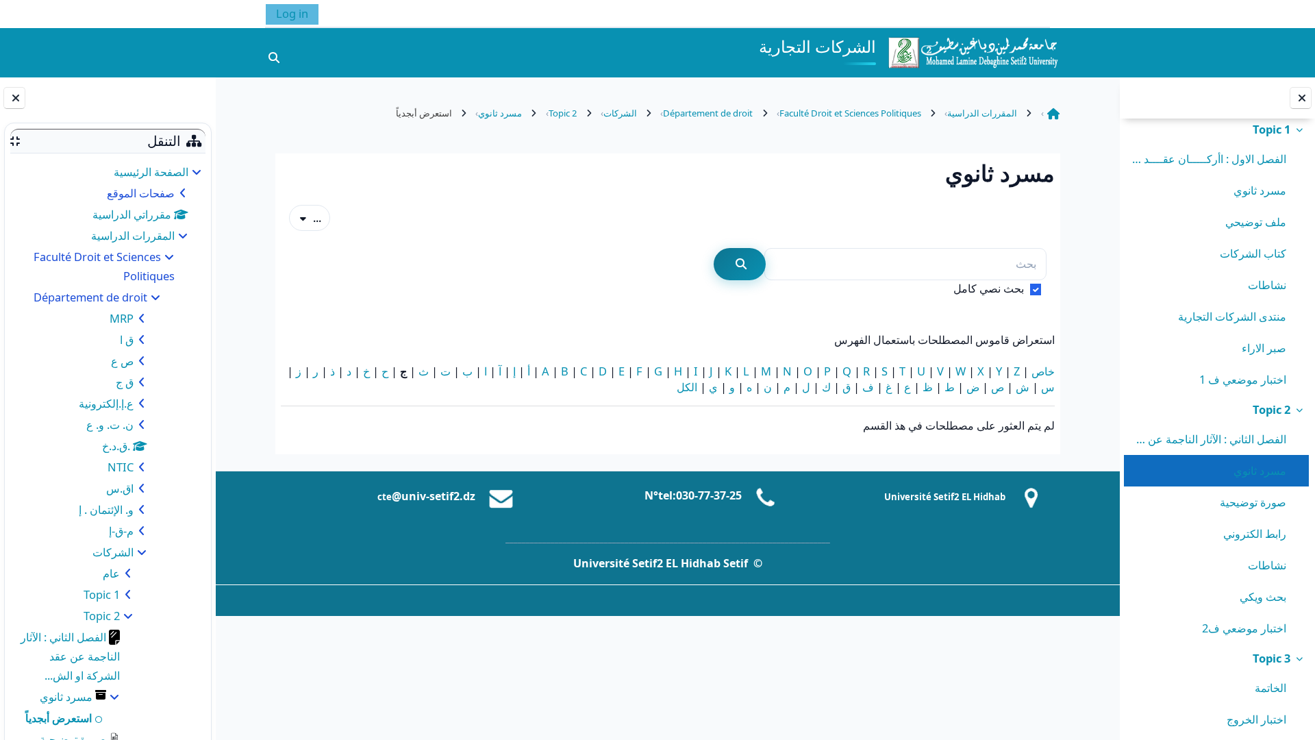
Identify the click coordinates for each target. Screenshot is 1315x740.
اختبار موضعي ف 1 (1242, 379)
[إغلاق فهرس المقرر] (1301, 98)
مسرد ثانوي (1259, 190)
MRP (122, 318)
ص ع (122, 361)
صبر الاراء (1264, 348)
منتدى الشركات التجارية (1232, 316)
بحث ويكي (1263, 596)
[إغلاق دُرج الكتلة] (14, 98)
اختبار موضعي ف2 (1244, 628)
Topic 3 (1271, 658)
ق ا (127, 339)
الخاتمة (1270, 687)
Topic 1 (1271, 129)
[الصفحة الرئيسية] (972, 51)
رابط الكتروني (1254, 533)
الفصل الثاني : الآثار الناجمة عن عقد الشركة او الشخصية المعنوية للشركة (1208, 439)
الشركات (113, 552)
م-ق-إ (121, 531)
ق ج (125, 382)
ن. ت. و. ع (110, 424)
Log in (292, 13)
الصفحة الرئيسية (151, 172)
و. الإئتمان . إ (106, 509)
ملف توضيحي (1255, 222)
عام (111, 573)
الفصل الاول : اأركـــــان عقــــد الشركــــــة (1208, 158)
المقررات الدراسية (133, 235)
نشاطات (1267, 285)
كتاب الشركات (1253, 253)
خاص (1043, 371)
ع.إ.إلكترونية (106, 403)
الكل (687, 387)
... (305, 217)
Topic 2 (1271, 409)
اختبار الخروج (1256, 719)
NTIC (121, 467)
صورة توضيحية (1253, 502)
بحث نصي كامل (988, 288)
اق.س (120, 488)
